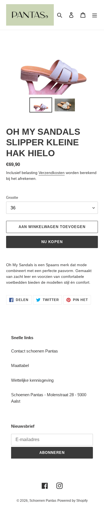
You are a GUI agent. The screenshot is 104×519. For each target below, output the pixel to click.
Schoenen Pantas (42, 501)
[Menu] (94, 15)
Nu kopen (51, 242)
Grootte (12, 197)
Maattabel (20, 365)
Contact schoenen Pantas (34, 351)
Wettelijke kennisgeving (32, 380)
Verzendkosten (52, 172)
